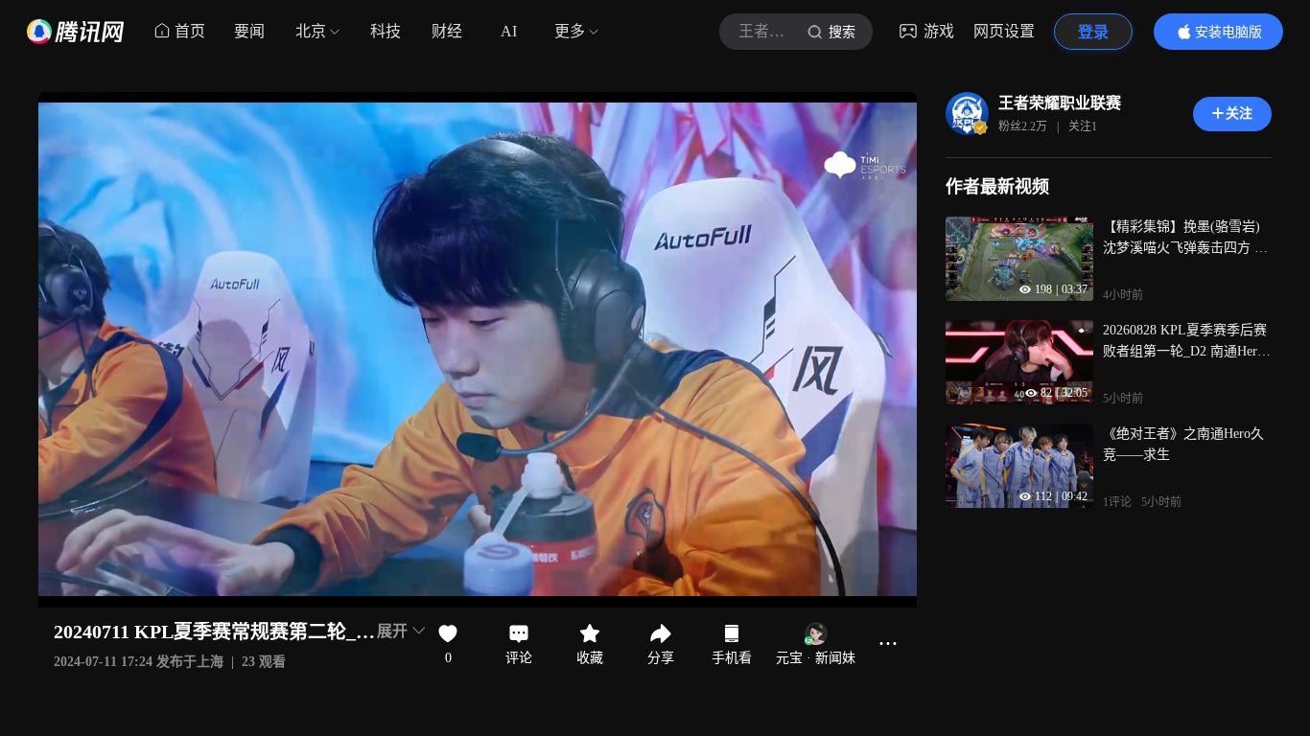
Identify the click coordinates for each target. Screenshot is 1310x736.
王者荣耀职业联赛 (1059, 103)
